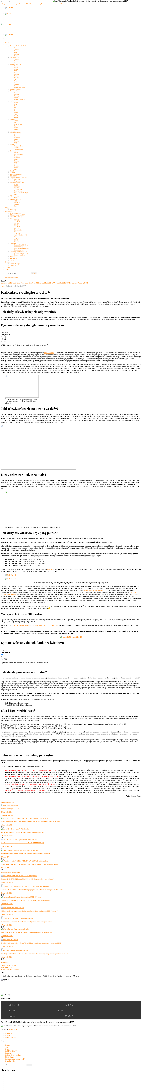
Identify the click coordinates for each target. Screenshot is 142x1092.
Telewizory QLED (14, 57)
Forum (7, 42)
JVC (15, 71)
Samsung (16, 49)
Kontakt (8, 1035)
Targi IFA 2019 (18, 223)
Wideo (7, 208)
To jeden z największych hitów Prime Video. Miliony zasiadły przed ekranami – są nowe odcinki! (31, 943)
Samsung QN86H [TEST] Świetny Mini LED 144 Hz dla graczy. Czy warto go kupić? (27, 879)
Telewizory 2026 (23, 4)
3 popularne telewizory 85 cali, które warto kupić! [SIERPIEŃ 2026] (22, 832)
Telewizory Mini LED (15, 64)
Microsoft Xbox (18, 146)
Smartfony (12, 131)
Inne (15, 169)
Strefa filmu (13, 243)
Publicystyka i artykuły (16, 216)
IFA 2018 (16, 228)
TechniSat (16, 84)
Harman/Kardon (18, 154)
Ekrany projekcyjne (15, 179)
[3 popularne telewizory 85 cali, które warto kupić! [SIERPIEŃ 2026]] (15, 829)
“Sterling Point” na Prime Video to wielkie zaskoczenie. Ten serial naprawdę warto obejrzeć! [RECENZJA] (34, 954)
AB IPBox (17, 202)
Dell (15, 126)
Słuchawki (12, 172)
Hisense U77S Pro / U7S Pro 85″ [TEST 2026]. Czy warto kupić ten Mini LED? (25, 900)
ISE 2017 (16, 240)
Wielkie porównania (19, 87)
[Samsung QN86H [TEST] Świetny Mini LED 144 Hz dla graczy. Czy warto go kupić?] (19, 876)
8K (4, 337)
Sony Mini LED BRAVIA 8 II (27, 283)
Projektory (12, 101)
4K (4, 339)
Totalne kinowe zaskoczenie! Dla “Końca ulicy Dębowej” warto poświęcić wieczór (26, 922)
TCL (15, 62)
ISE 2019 (16, 225)
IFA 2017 (16, 236)
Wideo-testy (13, 209)
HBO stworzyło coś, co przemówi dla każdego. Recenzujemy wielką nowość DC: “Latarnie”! (29, 911)
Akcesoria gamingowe (16, 174)
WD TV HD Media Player (21, 192)
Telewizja (14, 4)
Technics (16, 166)
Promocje (7, 262)
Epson (16, 106)
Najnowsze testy (35, 4)
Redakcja (8, 1033)
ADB (15, 201)
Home (3, 286)
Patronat (12, 260)
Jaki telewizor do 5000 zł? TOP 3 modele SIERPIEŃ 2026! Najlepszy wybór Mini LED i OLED (30, 821)
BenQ (15, 104)
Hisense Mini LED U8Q (47, 283)
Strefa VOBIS (13, 265)
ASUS (16, 122)
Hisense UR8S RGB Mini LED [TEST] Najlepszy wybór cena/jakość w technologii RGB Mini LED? (32, 890)
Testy (6, 44)
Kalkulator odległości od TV (17, 215)
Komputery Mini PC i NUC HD (18, 177)
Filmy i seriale (6, 4)
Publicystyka (8, 211)
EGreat (16, 184)
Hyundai (16, 187)
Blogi (7, 1049)
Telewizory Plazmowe (15, 91)
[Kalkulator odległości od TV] (9, 805)
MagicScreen (17, 181)
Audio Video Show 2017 (20, 235)
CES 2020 (17, 221)
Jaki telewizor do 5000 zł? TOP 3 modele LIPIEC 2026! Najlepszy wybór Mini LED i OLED (29, 864)
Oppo (15, 136)
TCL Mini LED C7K (63, 283)
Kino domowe (13, 151)
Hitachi (16, 67)
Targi (11, 218)
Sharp (15, 79)
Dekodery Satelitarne (15, 199)
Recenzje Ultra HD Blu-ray (21, 245)
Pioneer (16, 97)
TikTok (7, 269)
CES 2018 (17, 233)
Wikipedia (50, 569)
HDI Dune (17, 186)
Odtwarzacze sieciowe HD (17, 182)
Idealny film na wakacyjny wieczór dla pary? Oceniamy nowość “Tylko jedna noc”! (27, 932)
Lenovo (16, 127)
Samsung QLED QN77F (79, 283)
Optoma (16, 111)
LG (15, 47)
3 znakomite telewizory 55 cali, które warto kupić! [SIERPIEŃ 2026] (22, 843)
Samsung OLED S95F (9, 283)
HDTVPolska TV (11, 1051)
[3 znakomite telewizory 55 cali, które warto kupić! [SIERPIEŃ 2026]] (19, 840)
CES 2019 (17, 226)
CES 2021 (17, 220)
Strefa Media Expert (15, 263)
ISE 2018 (16, 231)
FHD (5, 341)
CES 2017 (17, 238)
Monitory (12, 119)
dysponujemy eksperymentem (93, 590)
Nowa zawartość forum (11, 277)
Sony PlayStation (18, 149)
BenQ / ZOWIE (18, 124)
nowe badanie (49, 353)
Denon (16, 152)
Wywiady (12, 256)
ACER (16, 121)
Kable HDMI (13, 176)
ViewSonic (17, 116)
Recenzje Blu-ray (18, 246)
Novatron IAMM (18, 189)
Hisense (16, 51)
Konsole (12, 144)
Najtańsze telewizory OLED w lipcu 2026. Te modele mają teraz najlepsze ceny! (25, 853)
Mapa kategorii (10, 1037)
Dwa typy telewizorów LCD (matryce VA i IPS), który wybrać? (35, 625)
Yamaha (16, 167)
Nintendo (16, 147)
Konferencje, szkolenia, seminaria (18, 251)
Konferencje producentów (21, 253)
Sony (15, 52)
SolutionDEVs (14, 1030)
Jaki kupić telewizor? (15, 213)
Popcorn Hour (18, 191)
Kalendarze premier (19, 250)
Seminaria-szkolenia (19, 255)
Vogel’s (16, 197)
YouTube (7, 267)
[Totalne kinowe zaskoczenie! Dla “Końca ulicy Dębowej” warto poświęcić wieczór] (17, 918)
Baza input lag (13, 258)
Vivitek (16, 117)
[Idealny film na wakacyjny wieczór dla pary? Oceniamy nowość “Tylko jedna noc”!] (15, 929)
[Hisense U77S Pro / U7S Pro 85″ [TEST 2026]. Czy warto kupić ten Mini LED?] (21, 897)
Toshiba (16, 86)
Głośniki (12, 171)
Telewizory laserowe (15, 89)
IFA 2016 (16, 241)
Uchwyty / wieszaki (15, 196)
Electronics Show (18, 230)
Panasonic (17, 54)
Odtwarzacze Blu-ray (15, 132)
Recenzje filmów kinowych (21, 248)
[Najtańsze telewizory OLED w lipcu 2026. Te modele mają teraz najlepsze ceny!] (19, 850)
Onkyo (16, 156)
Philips (16, 56)
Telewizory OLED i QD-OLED (18, 46)
